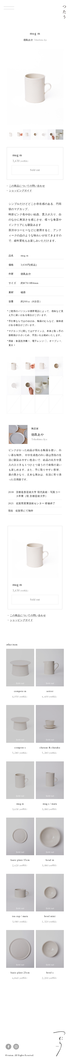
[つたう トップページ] (64, 12)
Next (49, 87)
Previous (21, 87)
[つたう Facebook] (8, 1047)
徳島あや (26, 274)
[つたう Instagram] (16, 1047)
